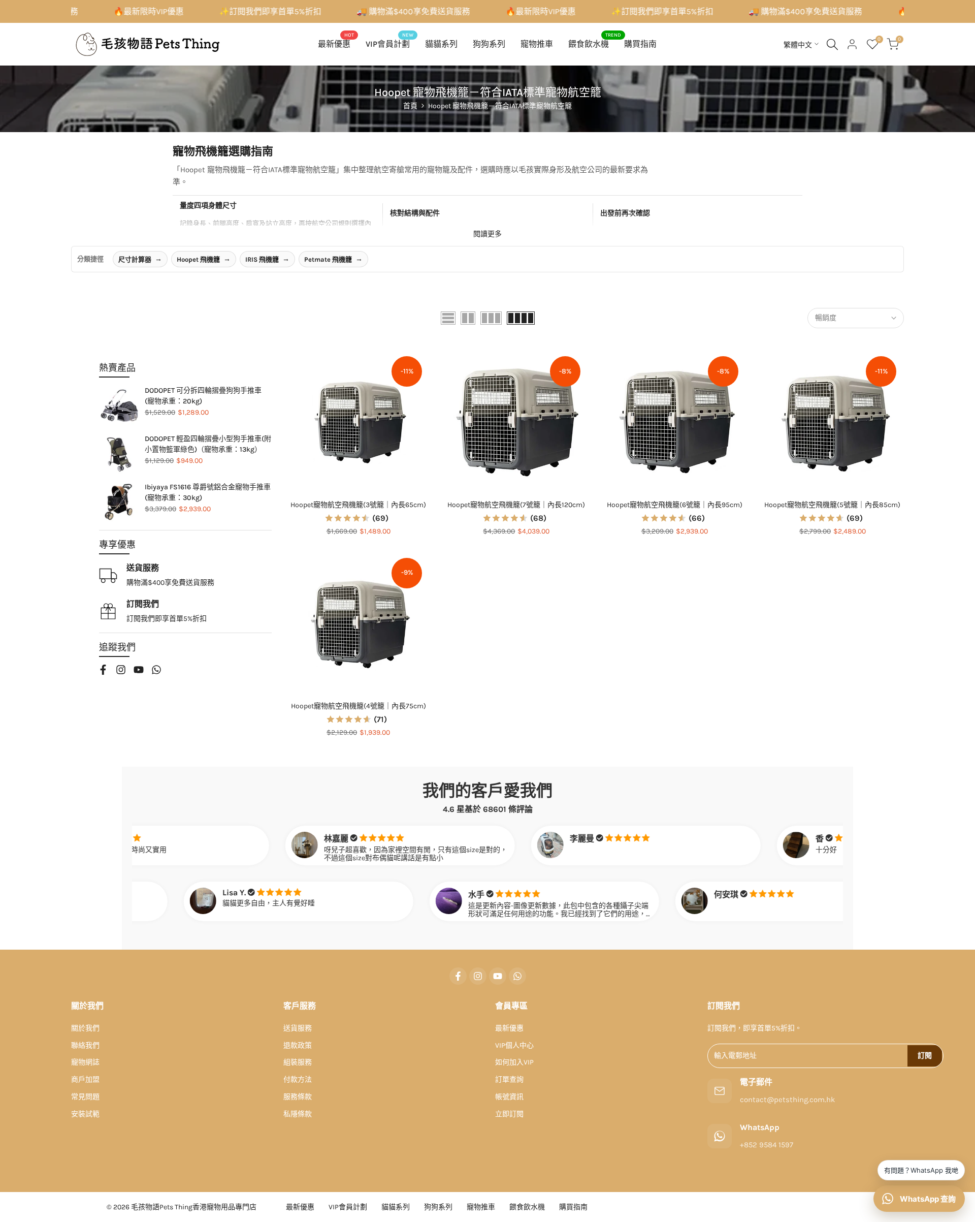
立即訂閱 (509, 1114)
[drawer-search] (832, 44)
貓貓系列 (395, 1207)
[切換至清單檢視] (448, 318)
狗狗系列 (438, 1207)
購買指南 (573, 1207)
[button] (292, 359)
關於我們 (85, 1028)
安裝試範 (85, 1114)
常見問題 (85, 1096)
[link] (119, 405)
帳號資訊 (509, 1096)
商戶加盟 (85, 1079)
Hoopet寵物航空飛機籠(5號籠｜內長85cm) (832, 504)
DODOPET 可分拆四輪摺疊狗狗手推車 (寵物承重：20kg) (203, 395)
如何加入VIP (514, 1062)
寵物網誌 (85, 1062)
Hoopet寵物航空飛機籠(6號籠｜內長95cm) (674, 504)
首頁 (410, 106)
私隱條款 (297, 1114)
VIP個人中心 (514, 1045)
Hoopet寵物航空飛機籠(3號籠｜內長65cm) (358, 504)
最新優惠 (509, 1028)
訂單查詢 (509, 1079)
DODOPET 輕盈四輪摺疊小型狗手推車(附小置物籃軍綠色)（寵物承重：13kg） (208, 444)
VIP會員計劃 (348, 1207)
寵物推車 (481, 1207)
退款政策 (297, 1045)
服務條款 (297, 1096)
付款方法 (297, 1079)
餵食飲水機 (527, 1207)
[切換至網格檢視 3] (491, 318)
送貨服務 (297, 1028)
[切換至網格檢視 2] (468, 318)
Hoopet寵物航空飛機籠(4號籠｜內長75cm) (358, 706)
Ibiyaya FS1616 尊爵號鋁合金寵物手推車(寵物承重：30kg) (208, 492)
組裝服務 (297, 1062)
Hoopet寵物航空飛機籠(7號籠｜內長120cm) (516, 504)
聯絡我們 (85, 1045)
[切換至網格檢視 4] (521, 318)
